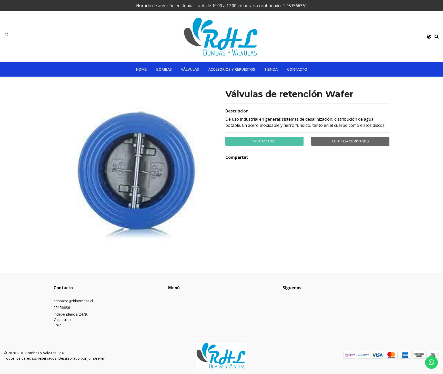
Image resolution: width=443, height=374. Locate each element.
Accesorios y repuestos (231, 69)
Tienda (271, 69)
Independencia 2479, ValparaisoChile (71, 319)
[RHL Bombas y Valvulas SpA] (221, 36)
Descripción (236, 111)
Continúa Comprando (350, 141)
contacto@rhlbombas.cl (73, 300)
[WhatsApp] (6, 34)
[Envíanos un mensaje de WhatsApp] (431, 362)
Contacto (297, 69)
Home (141, 69)
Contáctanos (264, 141)
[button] (429, 37)
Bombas (164, 69)
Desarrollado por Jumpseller (81, 358)
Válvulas (190, 69)
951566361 (63, 307)
